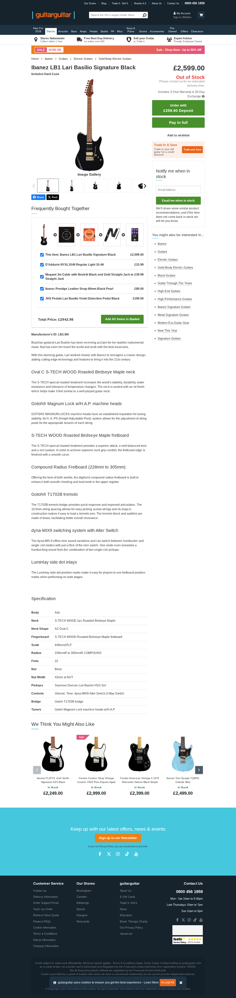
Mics (119, 31)
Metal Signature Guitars (173, 314)
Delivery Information (45, 896)
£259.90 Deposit (178, 108)
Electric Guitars (83, 58)
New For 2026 (38, 30)
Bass (74, 31)
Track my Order (43, 909)
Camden (82, 896)
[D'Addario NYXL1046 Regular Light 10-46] (66, 234)
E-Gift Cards (127, 896)
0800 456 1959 (195, 3)
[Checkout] (201, 15)
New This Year (167, 330)
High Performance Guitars (175, 299)
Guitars (63, 58)
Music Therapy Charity (134, 921)
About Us (157, 3)
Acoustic (63, 31)
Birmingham (84, 890)
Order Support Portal (45, 902)
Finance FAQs (42, 921)
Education (126, 915)
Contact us (39, 890)
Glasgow (82, 915)
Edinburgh (83, 902)
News (123, 909)
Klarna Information (44, 939)
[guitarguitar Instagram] (117, 854)
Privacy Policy (106, 846)
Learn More (151, 982)
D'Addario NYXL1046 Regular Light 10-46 (74, 264)
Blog (103, 3)
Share (40, 197)
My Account (183, 13)
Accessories (157, 31)
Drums (143, 31)
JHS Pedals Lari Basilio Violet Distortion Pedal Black (82, 298)
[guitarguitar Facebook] (99, 854)
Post (55, 197)
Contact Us (173, 3)
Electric (51, 31)
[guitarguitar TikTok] (127, 854)
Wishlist (187, 17)
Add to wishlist (178, 135)
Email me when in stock (178, 200)
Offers (184, 31)
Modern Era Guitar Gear (173, 322)
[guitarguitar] (53, 15)
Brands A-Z (140, 3)
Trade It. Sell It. (120, 3)
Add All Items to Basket (122, 319)
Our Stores (90, 3)
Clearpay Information (46, 946)
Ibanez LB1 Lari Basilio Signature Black (80, 254)
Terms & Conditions (45, 933)
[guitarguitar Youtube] (136, 854)
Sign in (177, 17)
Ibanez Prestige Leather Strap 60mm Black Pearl (79, 288)
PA (112, 31)
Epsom (81, 909)
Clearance (197, 31)
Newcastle (83, 921)
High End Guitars (169, 291)
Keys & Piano (131, 30)
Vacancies (126, 933)
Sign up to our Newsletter (118, 838)
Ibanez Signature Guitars (174, 307)
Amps (83, 31)
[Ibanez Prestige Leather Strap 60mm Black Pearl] (112, 234)
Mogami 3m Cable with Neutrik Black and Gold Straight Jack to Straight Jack (89, 276)
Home (35, 58)
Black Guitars (166, 275)
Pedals (94, 31)
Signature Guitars (169, 338)
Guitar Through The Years (175, 283)
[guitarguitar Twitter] (108, 854)
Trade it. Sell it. (129, 902)
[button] (201, 14)
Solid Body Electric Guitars (115, 58)
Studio (104, 31)
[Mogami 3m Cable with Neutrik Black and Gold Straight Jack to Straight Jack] (89, 234)
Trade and (192, 149)
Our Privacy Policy (131, 927)
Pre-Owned (172, 30)
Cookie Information (44, 927)
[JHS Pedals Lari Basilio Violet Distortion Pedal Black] (134, 234)
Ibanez (49, 58)
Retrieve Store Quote (46, 915)
